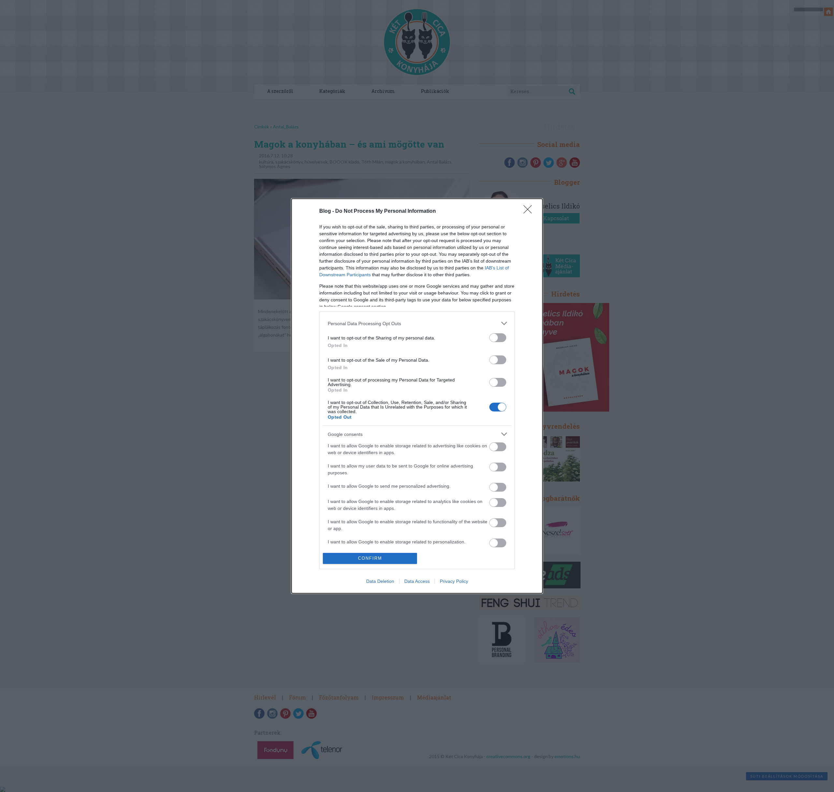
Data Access (417, 581)
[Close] (530, 211)
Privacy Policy (454, 581)
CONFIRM (370, 558)
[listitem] (417, 323)
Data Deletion (380, 581)
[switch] (497, 337)
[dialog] (417, 396)
